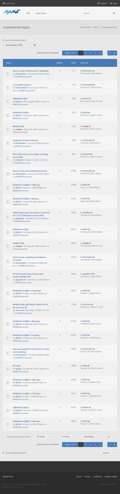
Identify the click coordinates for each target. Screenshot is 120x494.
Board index (8, 476)
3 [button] (90, 53)
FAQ (28, 13)
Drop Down (41, 13)
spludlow (20, 218)
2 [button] (85, 53)
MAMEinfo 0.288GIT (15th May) (27, 290)
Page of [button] (70, 53)
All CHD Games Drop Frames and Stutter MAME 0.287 (28, 275)
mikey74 (19, 160)
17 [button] (110, 53)
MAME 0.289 (18, 126)
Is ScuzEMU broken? (22, 84)
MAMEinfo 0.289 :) (21, 112)
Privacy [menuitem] (87, 476)
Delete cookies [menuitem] (111, 476)
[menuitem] (113, 3)
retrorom (20, 310)
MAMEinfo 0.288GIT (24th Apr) (26, 379)
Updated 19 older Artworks (25, 140)
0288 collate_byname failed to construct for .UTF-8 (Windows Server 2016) (31, 214)
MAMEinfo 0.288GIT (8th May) (26, 321)
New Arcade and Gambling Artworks (30, 171)
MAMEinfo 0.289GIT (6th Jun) (26, 198)
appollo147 (21, 279)
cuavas (19, 129)
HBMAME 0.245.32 (21, 407)
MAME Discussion (24, 76)
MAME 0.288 (18, 243)
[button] (114, 53)
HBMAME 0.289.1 (20, 98)
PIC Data (17, 365)
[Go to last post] (94, 71)
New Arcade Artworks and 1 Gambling (31, 71)
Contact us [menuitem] (97, 476)
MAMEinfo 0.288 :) (21, 229)
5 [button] (100, 53)
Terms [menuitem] (78, 476)
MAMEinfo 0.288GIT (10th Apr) (26, 421)
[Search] (114, 13)
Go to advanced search (16, 40)
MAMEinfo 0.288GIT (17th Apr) (26, 393)
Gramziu (20, 487)
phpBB (15, 484)
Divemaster (21, 73)
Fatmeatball (21, 87)
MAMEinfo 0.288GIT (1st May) (26, 335)
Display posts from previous (26, 436)
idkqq (18, 368)
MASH (18, 115)
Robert (19, 101)
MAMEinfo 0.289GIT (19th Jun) (26, 185)
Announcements (20, 132)
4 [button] (95, 53)
